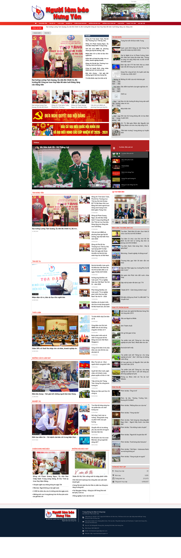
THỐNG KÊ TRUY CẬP (119, 467)
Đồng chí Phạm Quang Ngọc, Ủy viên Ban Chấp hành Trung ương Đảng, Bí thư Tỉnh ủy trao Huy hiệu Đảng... (50, 478)
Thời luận (36, 313)
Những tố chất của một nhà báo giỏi (133, 79)
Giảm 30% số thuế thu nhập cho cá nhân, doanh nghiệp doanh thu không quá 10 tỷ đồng (66, 348)
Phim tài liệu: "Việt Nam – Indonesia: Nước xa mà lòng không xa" (135, 450)
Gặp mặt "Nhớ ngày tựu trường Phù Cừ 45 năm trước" (135, 269)
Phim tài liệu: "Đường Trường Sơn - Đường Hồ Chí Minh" (135, 399)
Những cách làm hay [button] (109, 23)
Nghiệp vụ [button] (69, 23)
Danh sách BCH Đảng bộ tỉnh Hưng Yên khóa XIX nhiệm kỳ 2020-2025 (135, 49)
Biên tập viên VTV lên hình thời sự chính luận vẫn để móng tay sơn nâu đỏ (135, 66)
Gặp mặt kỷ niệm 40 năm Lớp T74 (132, 282)
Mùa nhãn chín (126, 108)
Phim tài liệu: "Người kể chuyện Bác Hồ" (134, 434)
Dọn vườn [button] (121, 23)
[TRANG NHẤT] (35, 23)
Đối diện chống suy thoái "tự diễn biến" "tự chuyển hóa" (135, 298)
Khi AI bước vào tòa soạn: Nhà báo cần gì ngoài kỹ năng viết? (100, 440)
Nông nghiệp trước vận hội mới (83, 496)
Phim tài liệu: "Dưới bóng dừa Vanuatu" (134, 442)
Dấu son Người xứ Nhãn (128, 318)
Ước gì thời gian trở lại (128, 333)
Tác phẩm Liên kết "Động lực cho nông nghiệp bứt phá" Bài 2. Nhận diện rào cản (135, 341)
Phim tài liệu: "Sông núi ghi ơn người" (133, 456)
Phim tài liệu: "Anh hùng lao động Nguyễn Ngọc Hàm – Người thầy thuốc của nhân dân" (135, 422)
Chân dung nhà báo (41, 449)
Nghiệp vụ (36, 401)
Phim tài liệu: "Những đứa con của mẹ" (134, 405)
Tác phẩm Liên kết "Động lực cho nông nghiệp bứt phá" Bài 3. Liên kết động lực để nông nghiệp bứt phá (135, 372)
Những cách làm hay (41, 358)
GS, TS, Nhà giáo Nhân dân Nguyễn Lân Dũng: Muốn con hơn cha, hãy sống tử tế (135, 124)
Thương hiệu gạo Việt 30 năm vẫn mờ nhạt (135, 262)
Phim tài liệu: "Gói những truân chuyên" (134, 427)
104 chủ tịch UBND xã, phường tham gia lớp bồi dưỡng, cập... (97, 49)
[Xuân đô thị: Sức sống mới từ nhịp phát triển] (90, 463)
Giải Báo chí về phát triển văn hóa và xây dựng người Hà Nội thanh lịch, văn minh (100, 304)
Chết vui (124, 94)
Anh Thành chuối (126, 326)
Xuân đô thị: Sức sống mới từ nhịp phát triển (90, 476)
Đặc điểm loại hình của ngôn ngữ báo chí (134, 87)
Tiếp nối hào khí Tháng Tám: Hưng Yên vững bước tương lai (100, 383)
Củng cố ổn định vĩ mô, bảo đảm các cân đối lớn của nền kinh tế (100, 350)
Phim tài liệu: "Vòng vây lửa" (130, 413)
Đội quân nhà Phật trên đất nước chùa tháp (135, 276)
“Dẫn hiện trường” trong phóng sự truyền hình (135, 131)
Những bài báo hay (80, 449)
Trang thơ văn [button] (131, 23)
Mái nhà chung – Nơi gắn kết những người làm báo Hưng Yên (97, 74)
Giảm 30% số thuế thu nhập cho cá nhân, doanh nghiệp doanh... (97, 59)
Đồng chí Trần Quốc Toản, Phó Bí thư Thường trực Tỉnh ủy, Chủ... (97, 39)
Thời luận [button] (60, 23)
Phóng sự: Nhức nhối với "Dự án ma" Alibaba (135, 378)
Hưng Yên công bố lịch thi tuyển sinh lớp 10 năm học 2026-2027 (135, 73)
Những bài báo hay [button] (94, 23)
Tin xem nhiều (117, 37)
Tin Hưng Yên (38, 193)
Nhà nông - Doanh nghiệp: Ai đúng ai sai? (134, 253)
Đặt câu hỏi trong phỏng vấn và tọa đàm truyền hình (135, 117)
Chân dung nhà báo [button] (80, 23)
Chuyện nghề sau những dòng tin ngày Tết (47, 485)
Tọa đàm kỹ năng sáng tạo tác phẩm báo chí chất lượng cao (100, 407)
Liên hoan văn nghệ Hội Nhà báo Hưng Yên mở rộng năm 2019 (135, 312)
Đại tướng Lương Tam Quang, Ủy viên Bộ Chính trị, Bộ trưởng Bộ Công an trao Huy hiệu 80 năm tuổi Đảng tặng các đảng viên (56, 82)
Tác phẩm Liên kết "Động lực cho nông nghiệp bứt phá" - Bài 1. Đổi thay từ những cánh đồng (135, 357)
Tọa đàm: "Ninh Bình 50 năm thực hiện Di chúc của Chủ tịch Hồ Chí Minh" (135, 232)
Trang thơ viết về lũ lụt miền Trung (132, 41)
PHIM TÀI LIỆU (116, 387)
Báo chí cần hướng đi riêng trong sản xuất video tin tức (135, 102)
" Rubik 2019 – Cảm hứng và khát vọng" (134, 290)
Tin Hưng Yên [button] (43, 23)
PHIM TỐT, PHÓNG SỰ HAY (120, 307)
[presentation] (145, 26)
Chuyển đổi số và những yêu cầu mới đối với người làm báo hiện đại (100, 430)
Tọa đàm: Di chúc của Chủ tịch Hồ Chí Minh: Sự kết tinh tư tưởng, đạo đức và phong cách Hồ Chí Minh (135, 241)
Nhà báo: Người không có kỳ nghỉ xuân (46, 488)
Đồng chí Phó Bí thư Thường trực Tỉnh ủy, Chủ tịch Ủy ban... (97, 64)
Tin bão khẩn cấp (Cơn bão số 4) (96, 78)
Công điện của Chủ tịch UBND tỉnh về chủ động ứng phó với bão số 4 (99, 328)
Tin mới (87, 36)
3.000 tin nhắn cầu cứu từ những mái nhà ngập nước (50, 491)
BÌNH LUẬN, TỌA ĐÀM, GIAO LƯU (122, 228)
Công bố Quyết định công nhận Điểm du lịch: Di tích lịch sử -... (97, 69)
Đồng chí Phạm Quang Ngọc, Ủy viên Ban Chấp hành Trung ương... (97, 44)
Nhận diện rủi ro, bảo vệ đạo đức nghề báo (97, 54)
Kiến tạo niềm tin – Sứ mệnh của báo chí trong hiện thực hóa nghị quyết (60, 437)
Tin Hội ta (36, 261)
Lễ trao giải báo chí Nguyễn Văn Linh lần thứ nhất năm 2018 (135, 363)
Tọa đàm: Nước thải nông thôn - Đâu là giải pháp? (135, 247)
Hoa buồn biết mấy (127, 348)
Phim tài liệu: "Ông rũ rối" (129, 391)
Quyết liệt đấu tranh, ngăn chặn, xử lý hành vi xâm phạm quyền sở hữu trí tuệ (100, 373)
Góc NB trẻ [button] (141, 23)
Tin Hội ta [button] (52, 23)
